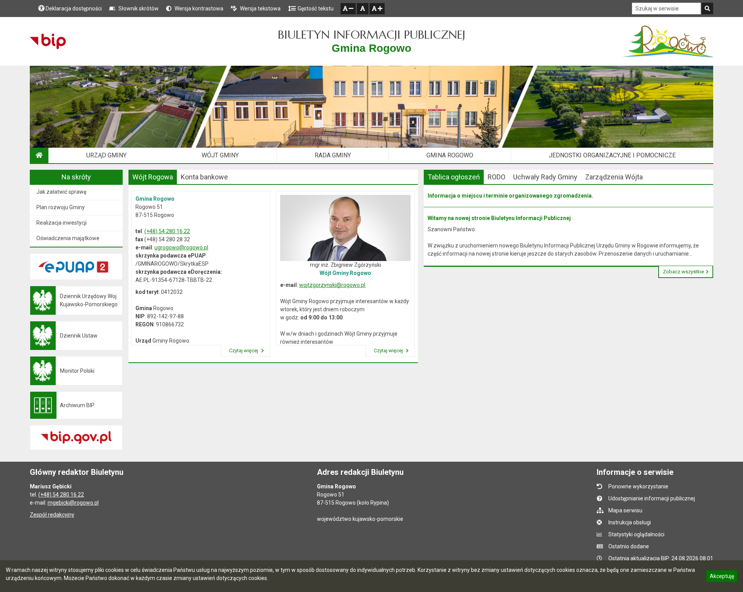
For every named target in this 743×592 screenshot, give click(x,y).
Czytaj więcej (244, 350)
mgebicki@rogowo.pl (73, 503)
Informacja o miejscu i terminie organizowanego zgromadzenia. (510, 196)
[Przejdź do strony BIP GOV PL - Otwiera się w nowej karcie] (48, 41)
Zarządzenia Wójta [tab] (614, 177)
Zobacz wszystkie (683, 272)
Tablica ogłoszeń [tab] (454, 177)
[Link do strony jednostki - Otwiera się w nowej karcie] (667, 41)
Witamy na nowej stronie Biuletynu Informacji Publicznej (499, 218)
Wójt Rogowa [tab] (152, 177)
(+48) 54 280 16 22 (167, 231)
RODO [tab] (496, 177)
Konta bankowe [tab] (204, 177)
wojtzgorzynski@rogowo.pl (332, 285)
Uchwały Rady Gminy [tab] (545, 177)
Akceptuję (721, 577)
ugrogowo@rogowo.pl (181, 247)
